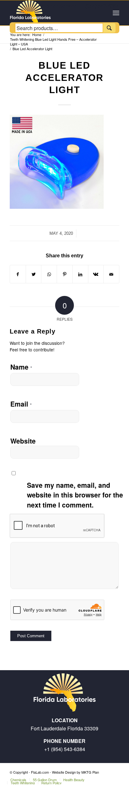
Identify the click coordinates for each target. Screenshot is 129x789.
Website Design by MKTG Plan (75, 772)
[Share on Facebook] (18, 274)
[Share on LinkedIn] (80, 274)
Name (21, 366)
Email (21, 403)
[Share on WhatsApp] (49, 274)
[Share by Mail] (111, 274)
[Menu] (116, 12)
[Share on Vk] (96, 274)
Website (23, 440)
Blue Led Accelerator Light (64, 77)
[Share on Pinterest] (64, 274)
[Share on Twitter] (33, 274)
